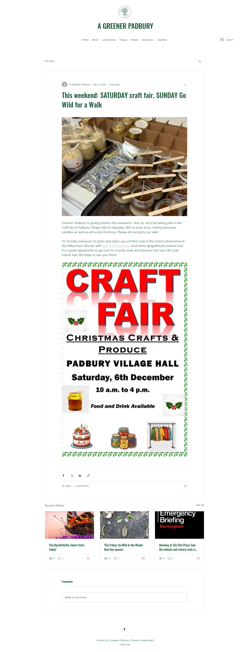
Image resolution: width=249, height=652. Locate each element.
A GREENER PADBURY (125, 26)
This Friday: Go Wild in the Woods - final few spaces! (124, 547)
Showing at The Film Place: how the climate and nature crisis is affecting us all (177, 547)
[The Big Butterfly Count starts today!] (69, 525)
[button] (199, 61)
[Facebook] (124, 629)
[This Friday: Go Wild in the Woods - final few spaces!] (124, 525)
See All (200, 505)
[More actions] (185, 84)
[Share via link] (88, 475)
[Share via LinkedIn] (80, 475)
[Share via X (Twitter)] (71, 475)
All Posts (50, 61)
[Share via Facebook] (63, 475)
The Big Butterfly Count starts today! (66, 547)
